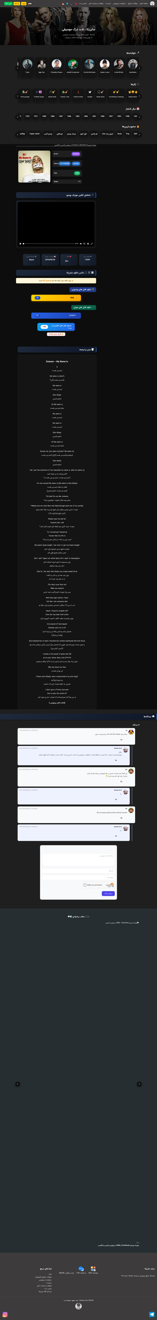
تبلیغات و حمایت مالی (96, 3)
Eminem (76, 154)
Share (31, 259)
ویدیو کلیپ (48, 134)
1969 (44, 116)
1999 (77, 173)
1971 (36, 116)
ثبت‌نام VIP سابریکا (45, 1291)
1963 (77, 116)
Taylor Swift (34, 134)
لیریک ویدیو (71, 134)
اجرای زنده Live (107, 134)
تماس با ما (83, 3)
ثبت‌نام (17, 3)
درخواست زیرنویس (119, 3)
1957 (111, 116)
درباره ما (108, 3)
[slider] (48, 244)
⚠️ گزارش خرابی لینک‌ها (56, 334)
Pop (127, 134)
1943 (136, 116)
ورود (23, 3)
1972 (27, 116)
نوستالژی (60, 134)
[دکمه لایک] (72, 261)
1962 (86, 116)
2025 (136, 134)
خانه (50, 1274)
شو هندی (94, 134)
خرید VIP (8, 3)
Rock (120, 134)
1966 (69, 116)
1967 (61, 116)
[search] (29, 3)
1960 (102, 116)
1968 (52, 116)
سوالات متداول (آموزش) (43, 1277)
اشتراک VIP (46, 280)
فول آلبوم (83, 134)
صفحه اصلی (144, 3)
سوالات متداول (133, 3)
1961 (94, 116)
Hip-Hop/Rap (64, 163)
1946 (127, 116)
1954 (119, 116)
